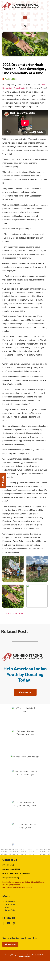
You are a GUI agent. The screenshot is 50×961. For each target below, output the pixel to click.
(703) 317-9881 (8, 873)
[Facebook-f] (3, 923)
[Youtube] (8, 923)
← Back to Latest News (12, 613)
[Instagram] (13, 923)
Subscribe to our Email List (20, 938)
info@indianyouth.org (10, 878)
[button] (25, 17)
